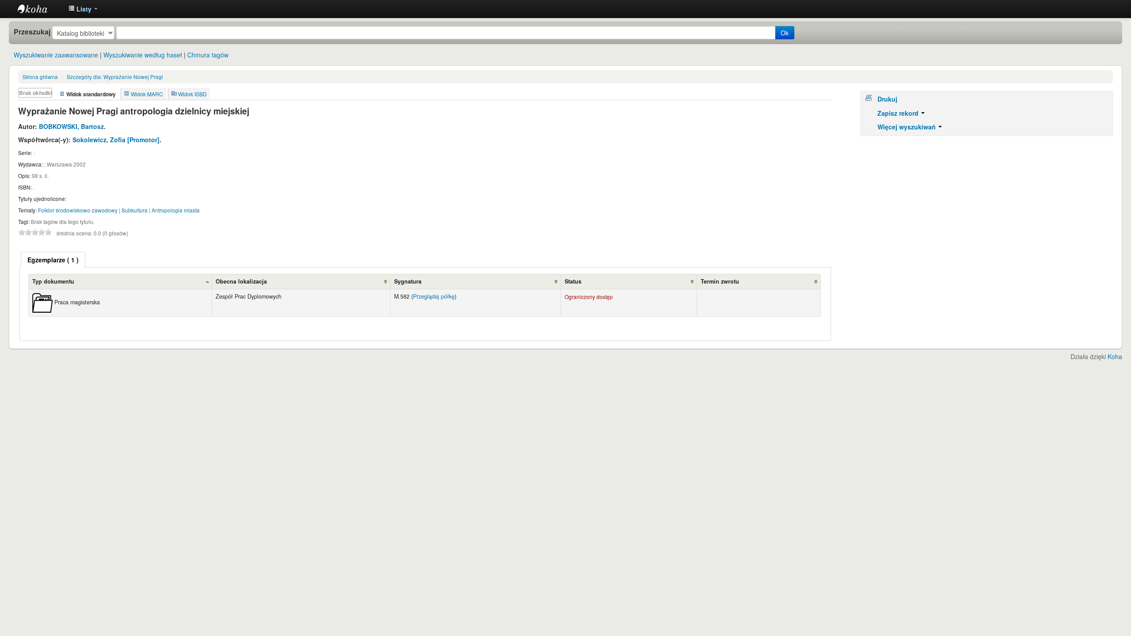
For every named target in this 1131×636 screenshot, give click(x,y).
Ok (785, 32)
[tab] (53, 260)
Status (573, 281)
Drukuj (887, 99)
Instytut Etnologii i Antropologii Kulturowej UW (40, 9)
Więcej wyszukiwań (907, 126)
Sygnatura (407, 281)
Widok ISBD (192, 94)
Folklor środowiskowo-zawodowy (78, 210)
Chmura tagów (207, 54)
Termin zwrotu (720, 281)
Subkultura (134, 210)
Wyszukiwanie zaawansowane (56, 54)
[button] (83, 9)
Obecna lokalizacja (241, 281)
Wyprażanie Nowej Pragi (115, 76)
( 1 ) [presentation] (53, 259)
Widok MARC (147, 94)
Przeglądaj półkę (434, 296)
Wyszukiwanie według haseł (142, 54)
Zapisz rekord (898, 113)
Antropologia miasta (176, 210)
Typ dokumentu (53, 281)
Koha (1115, 356)
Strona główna (40, 76)
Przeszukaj (32, 31)
